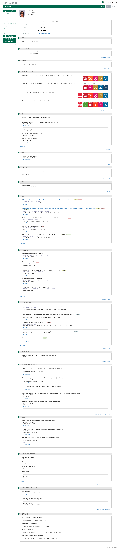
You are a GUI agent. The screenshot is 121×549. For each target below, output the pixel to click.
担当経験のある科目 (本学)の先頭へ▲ (104, 484)
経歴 (6, 26)
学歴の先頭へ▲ (109, 164)
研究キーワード (9, 18)
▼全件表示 (22, 146)
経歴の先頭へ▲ (109, 149)
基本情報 (7, 13)
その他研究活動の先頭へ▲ (106, 361)
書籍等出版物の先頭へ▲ (107, 299)
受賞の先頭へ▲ (109, 191)
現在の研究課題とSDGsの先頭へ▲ (105, 110)
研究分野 (7, 21)
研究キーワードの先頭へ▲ (106, 57)
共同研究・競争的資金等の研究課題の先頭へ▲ (103, 414)
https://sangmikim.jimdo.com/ (44, 33)
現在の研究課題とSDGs (11, 23)
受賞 (6, 33)
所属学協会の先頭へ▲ (107, 178)
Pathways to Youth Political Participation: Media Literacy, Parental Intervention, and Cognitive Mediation (48, 199)
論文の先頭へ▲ (109, 247)
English (114, 6)
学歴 (6, 28)
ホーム (102, 6)
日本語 (108, 6)
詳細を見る (27, 125)
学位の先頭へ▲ (109, 45)
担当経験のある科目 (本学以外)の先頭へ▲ (104, 509)
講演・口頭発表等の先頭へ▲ (106, 348)
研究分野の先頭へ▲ (108, 68)
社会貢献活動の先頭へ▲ (107, 543)
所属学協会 (8, 31)
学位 (6, 16)
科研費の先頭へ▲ (108, 449)
